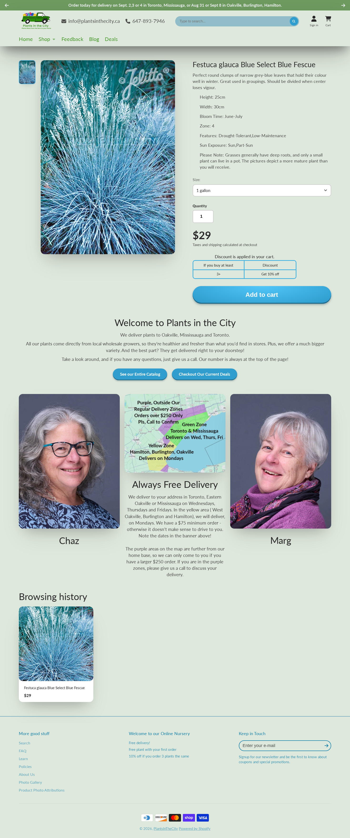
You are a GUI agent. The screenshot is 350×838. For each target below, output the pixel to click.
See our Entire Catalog (140, 374)
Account (314, 21)
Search (24, 743)
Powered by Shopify (194, 828)
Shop (44, 39)
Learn (23, 758)
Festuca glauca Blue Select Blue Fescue (56, 654)
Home (26, 39)
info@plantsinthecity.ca (94, 21)
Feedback (72, 39)
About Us (27, 774)
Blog (94, 39)
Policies (25, 766)
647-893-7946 (148, 21)
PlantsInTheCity (166, 828)
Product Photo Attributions (42, 790)
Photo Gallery (30, 782)
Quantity (200, 206)
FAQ (22, 750)
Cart (328, 21)
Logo (37, 21)
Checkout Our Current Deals (204, 374)
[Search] (294, 21)
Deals (111, 39)
